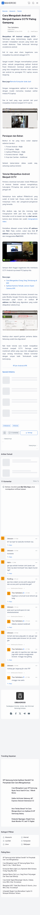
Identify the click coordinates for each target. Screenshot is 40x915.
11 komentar (14, 432)
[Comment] (36, 481)
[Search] (33, 3)
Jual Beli (8, 841)
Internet (26, 837)
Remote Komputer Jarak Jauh (20, 81)
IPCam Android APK (20, 366)
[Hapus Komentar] (36, 539)
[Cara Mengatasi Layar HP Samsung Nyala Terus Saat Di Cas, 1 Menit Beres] (6, 794)
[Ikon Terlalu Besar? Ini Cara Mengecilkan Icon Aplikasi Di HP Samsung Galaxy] (6, 814)
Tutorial (16, 425)
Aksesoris (7, 425)
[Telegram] (24, 714)
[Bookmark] (5, 433)
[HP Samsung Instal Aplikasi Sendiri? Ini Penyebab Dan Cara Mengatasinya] (20, 777)
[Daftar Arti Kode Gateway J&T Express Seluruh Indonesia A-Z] (6, 804)
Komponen (27, 841)
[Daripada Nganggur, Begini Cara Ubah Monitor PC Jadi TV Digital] (6, 825)
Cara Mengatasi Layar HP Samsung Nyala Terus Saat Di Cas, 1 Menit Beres (24, 790)
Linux (7, 844)
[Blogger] (11, 714)
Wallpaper (26, 844)
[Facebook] (16, 714)
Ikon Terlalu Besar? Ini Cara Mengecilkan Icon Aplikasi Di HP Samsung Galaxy (23, 811)
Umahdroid (9, 3)
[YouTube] (29, 714)
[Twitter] (20, 714)
